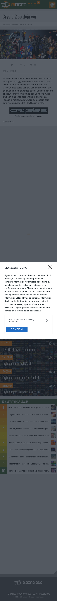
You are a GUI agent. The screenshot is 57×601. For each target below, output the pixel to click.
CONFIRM (17, 329)
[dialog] (28, 300)
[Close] (51, 268)
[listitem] (28, 320)
